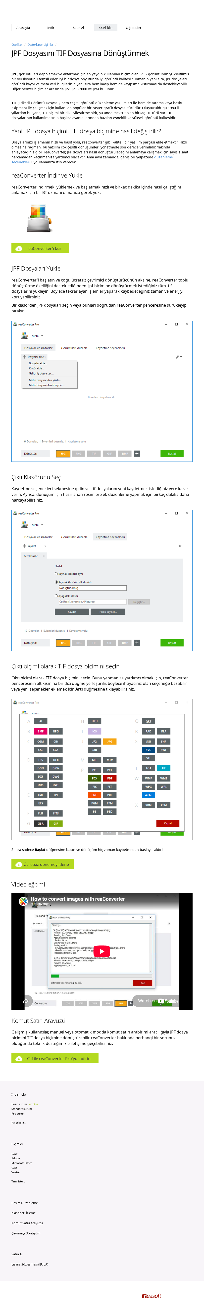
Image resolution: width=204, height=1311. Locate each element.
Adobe (15, 1158)
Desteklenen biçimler (40, 44)
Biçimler (17, 1144)
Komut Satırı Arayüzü (27, 1223)
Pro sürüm (18, 1113)
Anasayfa (23, 27)
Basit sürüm (24, 1104)
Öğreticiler (133, 27)
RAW (14, 1154)
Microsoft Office (21, 1163)
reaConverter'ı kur (44, 248)
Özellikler (106, 27)
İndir (50, 27)
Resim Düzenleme (24, 1203)
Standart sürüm (21, 1109)
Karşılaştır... (18, 1122)
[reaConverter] (32, 12)
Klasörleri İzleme (23, 1213)
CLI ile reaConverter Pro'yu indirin (59, 1058)
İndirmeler (19, 1094)
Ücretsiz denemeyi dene (46, 864)
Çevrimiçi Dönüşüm (25, 1233)
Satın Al (78, 27)
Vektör (15, 1172)
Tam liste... (18, 1181)
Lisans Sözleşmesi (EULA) (29, 1264)
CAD (14, 1168)
